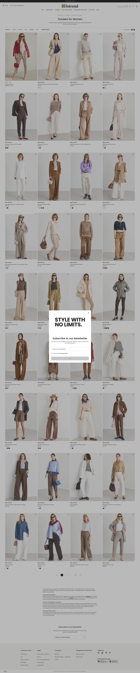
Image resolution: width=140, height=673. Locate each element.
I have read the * (60, 353)
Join (70, 358)
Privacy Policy (64, 353)
